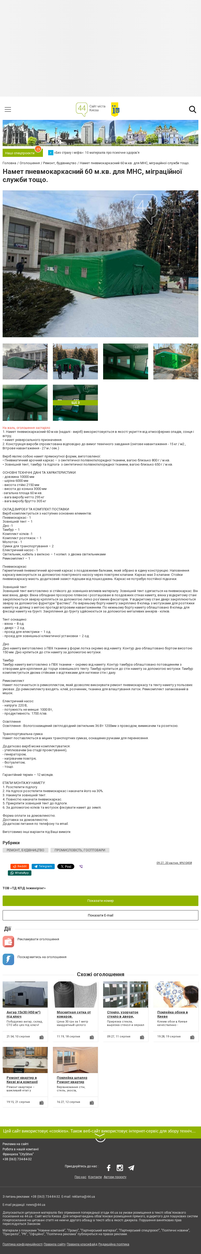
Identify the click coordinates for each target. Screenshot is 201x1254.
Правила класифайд (82, 1244)
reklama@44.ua (83, 1196)
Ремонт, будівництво (25, 850)
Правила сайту (55, 1244)
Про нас (80, 1177)
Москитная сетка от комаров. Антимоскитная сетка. (74, 1018)
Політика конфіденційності (23, 1244)
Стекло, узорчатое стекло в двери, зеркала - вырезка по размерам (125, 1018)
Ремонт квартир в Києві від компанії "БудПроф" (22, 1082)
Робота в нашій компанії (21, 1149)
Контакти (95, 1177)
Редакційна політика (113, 1244)
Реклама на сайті (16, 1144)
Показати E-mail (100, 915)
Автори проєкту (115, 1177)
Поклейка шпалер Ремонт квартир (72, 1080)
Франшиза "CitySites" (18, 1154)
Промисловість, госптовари (80, 850)
